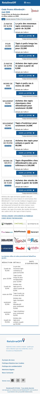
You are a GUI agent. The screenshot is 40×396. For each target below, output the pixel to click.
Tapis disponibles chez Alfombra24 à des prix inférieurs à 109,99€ (26, 163)
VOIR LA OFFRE (25, 36)
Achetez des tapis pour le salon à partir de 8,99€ (26, 65)
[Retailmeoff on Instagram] (18, 380)
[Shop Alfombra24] (34, 10)
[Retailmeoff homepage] (9, 2)
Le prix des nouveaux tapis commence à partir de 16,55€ (25, 26)
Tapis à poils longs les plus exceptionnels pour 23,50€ (26, 45)
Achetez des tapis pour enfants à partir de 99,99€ (26, 143)
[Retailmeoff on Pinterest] (23, 380)
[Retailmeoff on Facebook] (12, 380)
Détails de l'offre (21, 32)
